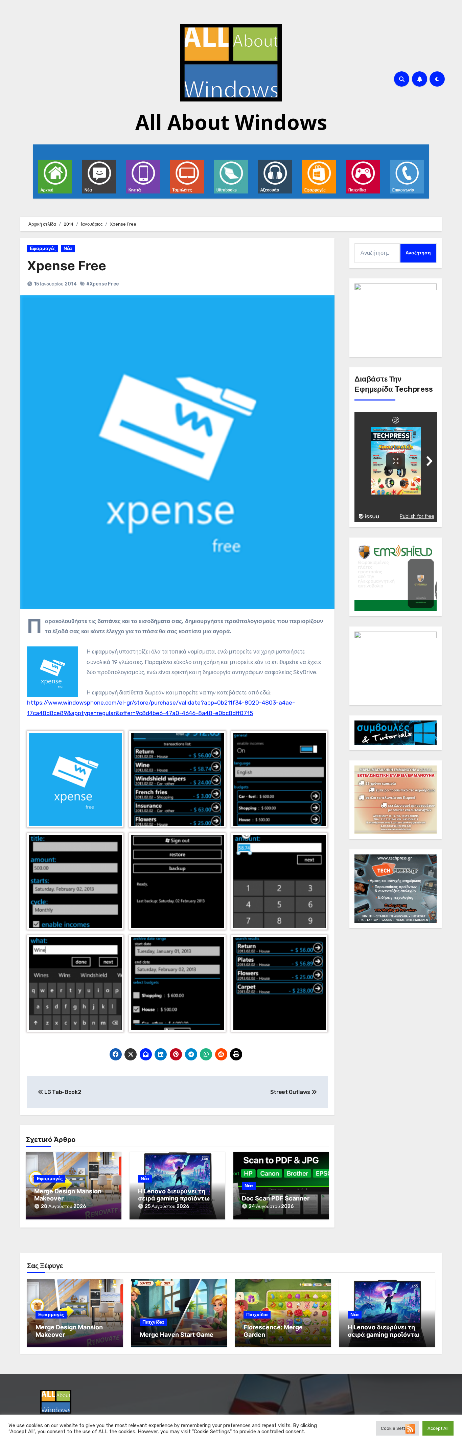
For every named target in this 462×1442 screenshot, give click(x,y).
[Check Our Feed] (410, 1428)
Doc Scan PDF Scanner (275, 1198)
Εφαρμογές (42, 248)
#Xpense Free (102, 284)
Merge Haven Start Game (176, 1334)
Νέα (68, 248)
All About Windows (231, 122)
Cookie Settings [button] (397, 1428)
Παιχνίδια (153, 1322)
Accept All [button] (438, 1428)
